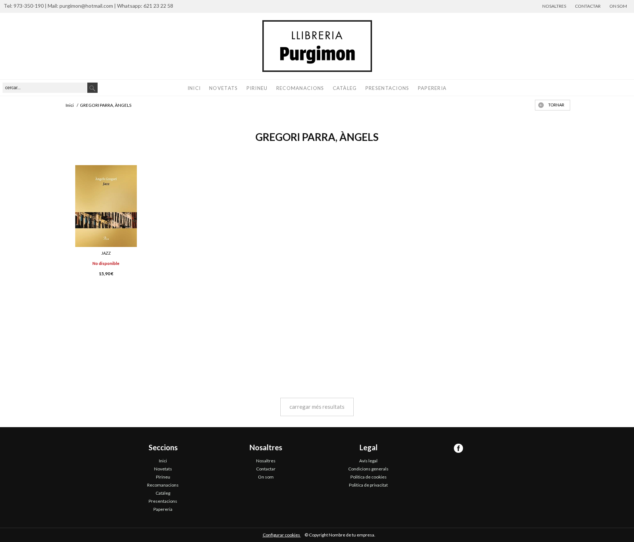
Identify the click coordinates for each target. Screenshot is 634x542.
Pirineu (257, 88)
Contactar (588, 6)
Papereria (432, 88)
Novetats (223, 88)
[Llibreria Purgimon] (317, 46)
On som (618, 6)
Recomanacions (300, 88)
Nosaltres (554, 6)
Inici (194, 88)
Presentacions (387, 88)
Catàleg (345, 88)
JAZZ (106, 253)
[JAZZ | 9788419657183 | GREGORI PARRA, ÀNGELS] (106, 206)
